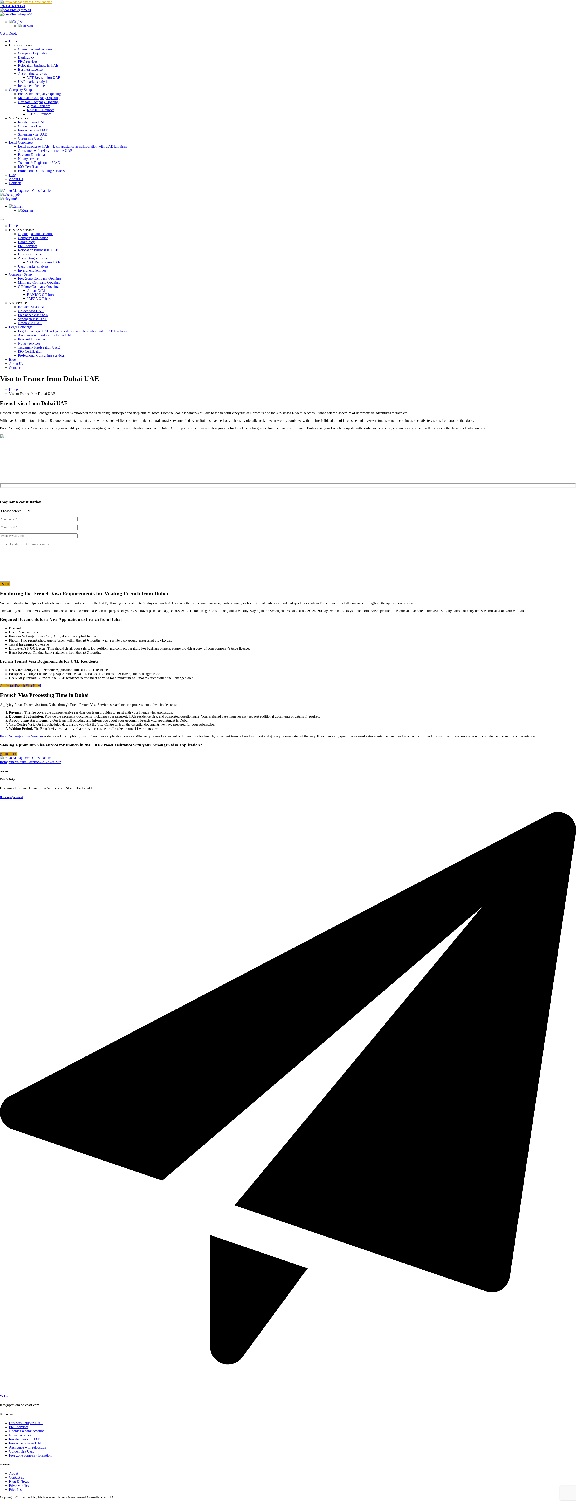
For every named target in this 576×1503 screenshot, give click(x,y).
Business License (30, 69)
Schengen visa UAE (32, 134)
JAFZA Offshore (39, 114)
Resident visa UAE (31, 122)
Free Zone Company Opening (39, 94)
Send (5, 583)
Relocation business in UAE (38, 65)
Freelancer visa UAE (33, 130)
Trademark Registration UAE (39, 163)
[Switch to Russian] (25, 26)
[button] (16, 22)
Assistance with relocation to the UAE (45, 150)
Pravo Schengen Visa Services (21, 736)
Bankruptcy (26, 57)
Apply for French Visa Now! (20, 685)
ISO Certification (30, 167)
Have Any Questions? (11, 797)
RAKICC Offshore (40, 110)
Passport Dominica (31, 154)
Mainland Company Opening (39, 98)
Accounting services (32, 73)
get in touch (8, 754)
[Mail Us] (288, 1387)
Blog (12, 175)
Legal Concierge (21, 142)
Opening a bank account (35, 49)
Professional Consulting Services (41, 171)
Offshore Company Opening (38, 102)
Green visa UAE (30, 138)
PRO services (27, 61)
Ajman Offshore (38, 106)
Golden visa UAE (31, 126)
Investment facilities (32, 86)
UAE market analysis (33, 82)
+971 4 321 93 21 (12, 6)
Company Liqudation (33, 53)
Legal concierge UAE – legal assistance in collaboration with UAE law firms (72, 146)
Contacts (15, 183)
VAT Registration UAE (43, 77)
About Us (16, 179)
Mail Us (4, 1396)
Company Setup (20, 90)
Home (13, 41)
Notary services (29, 159)
